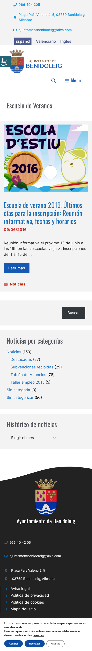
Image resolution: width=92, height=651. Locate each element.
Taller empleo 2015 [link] (27, 382)
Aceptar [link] (13, 643)
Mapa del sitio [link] (23, 609)
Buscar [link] (73, 313)
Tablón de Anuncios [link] (28, 374)
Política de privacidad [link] (29, 595)
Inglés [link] (65, 41)
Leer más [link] (16, 268)
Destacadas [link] (21, 359)
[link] (5, 61)
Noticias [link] (17, 284)
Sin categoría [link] (18, 390)
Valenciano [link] (46, 41)
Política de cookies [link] (27, 602)
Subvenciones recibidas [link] (31, 367)
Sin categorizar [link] (20, 397)
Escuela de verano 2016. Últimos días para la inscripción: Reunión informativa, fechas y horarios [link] (43, 213)
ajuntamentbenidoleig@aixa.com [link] (45, 30)
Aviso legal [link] (20, 588)
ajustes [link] (38, 635)
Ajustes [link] (55, 643)
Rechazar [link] (34, 643)
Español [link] (22, 41)
